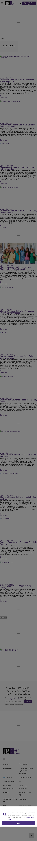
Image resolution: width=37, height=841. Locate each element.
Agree (18, 823)
